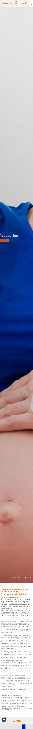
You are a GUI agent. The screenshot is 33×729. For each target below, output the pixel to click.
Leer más (5, 240)
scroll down (16, 580)
